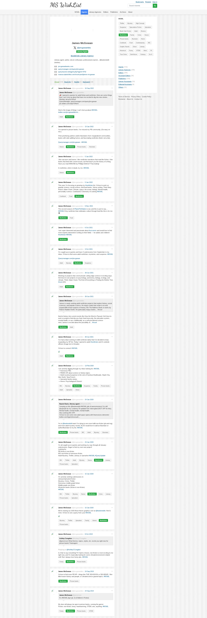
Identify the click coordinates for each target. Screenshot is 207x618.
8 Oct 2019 (89, 534)
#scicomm (92, 230)
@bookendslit (67, 423)
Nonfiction (69, 117)
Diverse (143, 31)
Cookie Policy (146, 96)
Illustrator (92, 147)
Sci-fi (150, 54)
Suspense (88, 263)
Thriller (67, 460)
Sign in (154, 2)
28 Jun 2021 (89, 273)
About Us (130, 99)
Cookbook (63, 196)
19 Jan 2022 (89, 126)
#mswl (94, 322)
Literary (107, 460)
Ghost (77, 390)
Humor (62, 147)
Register (148, 2)
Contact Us (138, 99)
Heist (145, 50)
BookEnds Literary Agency (82, 56)
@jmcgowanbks (84, 48)
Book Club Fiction (125, 31)
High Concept (140, 23)
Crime (101, 494)
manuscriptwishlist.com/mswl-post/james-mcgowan (76, 74)
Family (95, 386)
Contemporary (140, 43)
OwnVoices (133, 54)
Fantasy (143, 54)
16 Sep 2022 (89, 88)
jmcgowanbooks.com (65, 66)
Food (70, 196)
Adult (61, 117)
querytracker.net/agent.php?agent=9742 (72, 72)
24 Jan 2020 (89, 399)
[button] (112, 88)
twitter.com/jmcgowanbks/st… (68, 112)
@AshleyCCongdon (74, 550)
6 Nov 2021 (89, 206)
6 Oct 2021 (89, 227)
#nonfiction (89, 185)
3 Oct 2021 (89, 249)
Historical (123, 50)
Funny (62, 561)
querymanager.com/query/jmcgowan (71, 69)
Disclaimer (121, 99)
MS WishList (65, 5)
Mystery (68, 263)
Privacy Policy (136, 96)
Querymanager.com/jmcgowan (69, 142)
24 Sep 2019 (89, 571)
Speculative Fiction (135, 27)
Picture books (81, 147)
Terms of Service (124, 96)
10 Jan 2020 (89, 474)
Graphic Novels (124, 46)
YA (151, 50)
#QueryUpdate (100, 455)
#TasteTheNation (80, 209)
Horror (143, 39)
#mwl (60, 282)
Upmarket (69, 390)
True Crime (123, 54)
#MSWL (94, 110)
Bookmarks (140, 2)
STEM (91, 611)
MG (61, 386)
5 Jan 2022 (89, 156)
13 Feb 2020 (89, 366)
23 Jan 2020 (89, 442)
